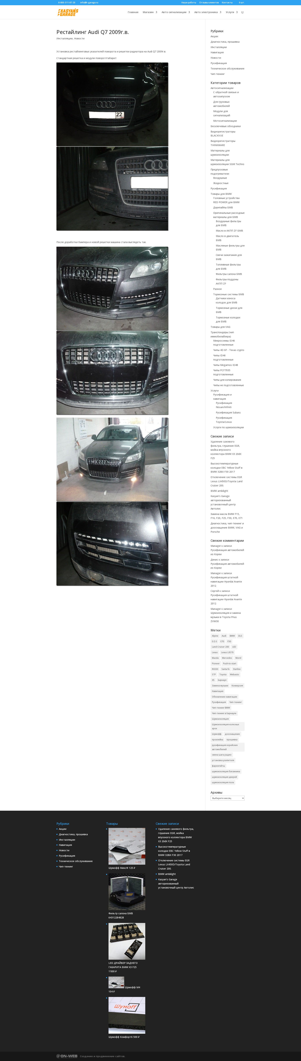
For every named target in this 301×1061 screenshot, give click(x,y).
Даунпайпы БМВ (223, 207)
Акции (214, 36)
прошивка (232, 739)
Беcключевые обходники (226, 126)
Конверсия (237, 685)
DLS (240, 635)
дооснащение (232, 734)
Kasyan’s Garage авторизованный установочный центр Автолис (176, 883)
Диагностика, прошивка (225, 41)
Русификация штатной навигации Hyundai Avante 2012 (226, 581)
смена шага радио (221, 754)
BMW (232, 635)
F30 (229, 641)
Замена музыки (220, 685)
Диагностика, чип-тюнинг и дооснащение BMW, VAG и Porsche (227, 527)
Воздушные (220, 177)
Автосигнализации (222, 88)
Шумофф (216, 734)
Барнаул (222, 680)
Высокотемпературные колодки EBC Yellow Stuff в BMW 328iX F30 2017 (226, 467)
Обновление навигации (224, 696)
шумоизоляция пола (223, 782)
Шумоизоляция (220, 718)
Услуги (230, 12)
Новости (79, 38)
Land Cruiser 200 (220, 646)
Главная (133, 12)
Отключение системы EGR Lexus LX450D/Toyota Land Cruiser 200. (226, 481)
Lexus (215, 652)
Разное (217, 289)
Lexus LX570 (227, 652)
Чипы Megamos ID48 (225, 365)
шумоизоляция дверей (224, 777)
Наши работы (189, 3)
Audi (224, 635)
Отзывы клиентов (209, 3)
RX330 (215, 669)
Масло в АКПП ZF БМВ (229, 230)
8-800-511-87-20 (66, 2)
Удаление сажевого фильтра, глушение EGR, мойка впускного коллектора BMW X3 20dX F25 (226, 450)
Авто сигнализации (174, 12)
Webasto (234, 674)
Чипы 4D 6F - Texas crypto (228, 350)
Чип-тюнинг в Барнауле (224, 713)
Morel (238, 657)
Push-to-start (229, 663)
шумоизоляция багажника (226, 771)
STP (214, 674)
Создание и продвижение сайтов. (102, 1056)
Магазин (148, 12)
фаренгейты (218, 765)
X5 (213, 680)
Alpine (215, 635)
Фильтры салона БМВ (229, 274)
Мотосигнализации (225, 120)
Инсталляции (64, 38)
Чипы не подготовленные (228, 385)
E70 (222, 641)
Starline (237, 669)
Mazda (215, 657)
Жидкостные (221, 183)
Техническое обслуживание (227, 68)
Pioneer (216, 663)
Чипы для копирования (227, 379)
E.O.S (214, 641)
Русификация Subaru (228, 412)
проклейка (217, 739)
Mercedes (227, 657)
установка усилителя (223, 760)
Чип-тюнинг (218, 74)
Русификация (219, 63)
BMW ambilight (219, 490)
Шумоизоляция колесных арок (225, 726)
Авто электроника (206, 12)
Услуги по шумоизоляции (228, 427)
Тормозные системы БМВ (228, 294)
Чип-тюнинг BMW (221, 707)
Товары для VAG (220, 326)
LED (234, 646)
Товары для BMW (221, 193)
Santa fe (226, 669)
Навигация (217, 52)
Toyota (222, 674)
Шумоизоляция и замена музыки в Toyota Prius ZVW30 (226, 617)
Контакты (227, 3)
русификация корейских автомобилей (225, 747)
